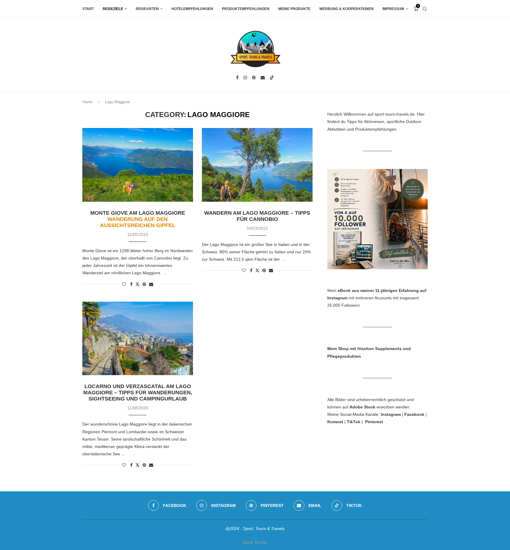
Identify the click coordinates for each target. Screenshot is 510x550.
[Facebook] (237, 77)
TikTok (353, 421)
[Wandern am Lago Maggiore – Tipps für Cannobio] (257, 165)
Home (87, 102)
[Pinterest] (254, 77)
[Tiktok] (272, 77)
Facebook (414, 414)
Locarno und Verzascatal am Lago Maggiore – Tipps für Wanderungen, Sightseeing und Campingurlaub (137, 392)
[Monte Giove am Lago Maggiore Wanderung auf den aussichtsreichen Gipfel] (137, 165)
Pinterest (374, 421)
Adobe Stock (362, 407)
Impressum (393, 9)
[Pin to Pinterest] (144, 284)
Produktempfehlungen (245, 9)
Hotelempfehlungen (192, 9)
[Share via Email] (151, 284)
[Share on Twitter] (137, 284)
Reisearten (147, 9)
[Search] (425, 8)
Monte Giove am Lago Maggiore (137, 219)
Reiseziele (113, 9)
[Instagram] (245, 77)
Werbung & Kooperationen (346, 9)
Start (88, 9)
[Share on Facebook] (131, 284)
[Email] (263, 77)
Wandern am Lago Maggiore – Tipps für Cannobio (257, 216)
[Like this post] (124, 284)
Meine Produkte (294, 9)
